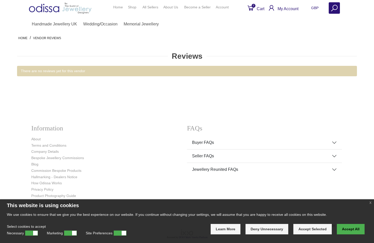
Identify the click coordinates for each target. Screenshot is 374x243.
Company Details (45, 151)
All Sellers (150, 7)
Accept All (350, 229)
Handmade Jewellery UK (54, 24)
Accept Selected (312, 229)
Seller (197, 7)
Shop (132, 7)
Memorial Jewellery (141, 24)
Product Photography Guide (53, 196)
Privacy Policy (42, 189)
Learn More (225, 229)
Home (118, 7)
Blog (34, 164)
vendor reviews (47, 38)
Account (223, 7)
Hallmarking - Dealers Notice (54, 177)
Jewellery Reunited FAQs (215, 169)
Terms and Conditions (48, 145)
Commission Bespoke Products (56, 171)
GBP (315, 8)
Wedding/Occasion (100, 24)
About (36, 139)
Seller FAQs (203, 156)
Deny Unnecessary (267, 229)
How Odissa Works (46, 183)
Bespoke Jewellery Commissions (57, 158)
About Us (171, 7)
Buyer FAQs (203, 142)
